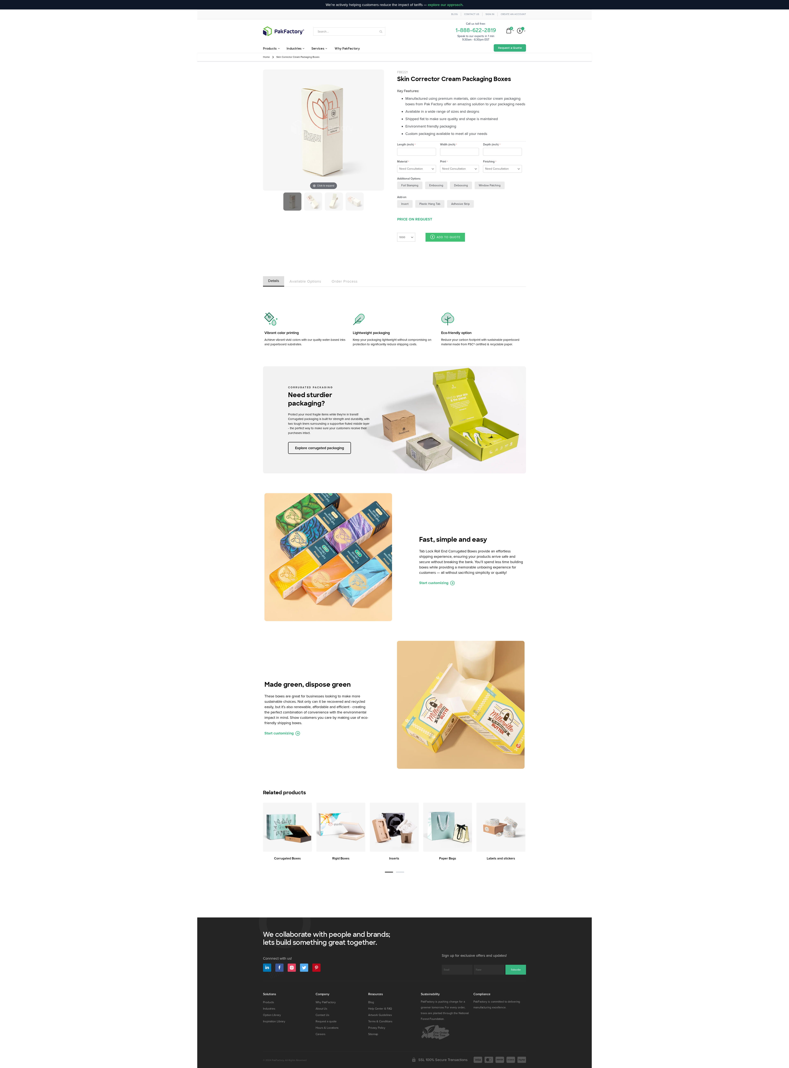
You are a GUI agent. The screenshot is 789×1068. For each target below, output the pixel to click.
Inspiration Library (274, 1021)
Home (266, 57)
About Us (321, 1008)
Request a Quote (510, 48)
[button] (388, 872)
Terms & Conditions (380, 1021)
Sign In (490, 14)
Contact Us (471, 14)
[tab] (273, 280)
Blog (454, 14)
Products (268, 1002)
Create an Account (513, 14)
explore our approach (445, 4)
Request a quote (326, 1021)
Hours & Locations (327, 1028)
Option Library (272, 1015)
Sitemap (373, 1034)
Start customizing (434, 583)
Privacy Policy (376, 1028)
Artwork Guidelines (380, 1015)
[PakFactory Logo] (283, 31)
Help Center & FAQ (380, 1008)
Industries (269, 1008)
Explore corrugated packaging (319, 448)
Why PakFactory (326, 1002)
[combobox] (349, 31)
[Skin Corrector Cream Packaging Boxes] (292, 201)
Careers (320, 1034)
